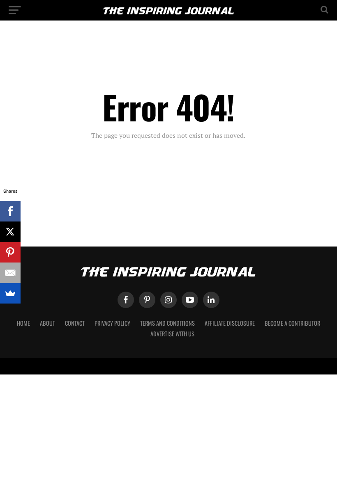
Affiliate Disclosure (230, 323)
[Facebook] (10, 211)
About (47, 323)
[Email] (10, 273)
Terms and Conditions (167, 323)
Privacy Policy (112, 323)
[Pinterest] (10, 252)
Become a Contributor (292, 323)
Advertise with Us (172, 333)
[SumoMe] (10, 293)
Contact (75, 323)
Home (23, 323)
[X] (10, 231)
